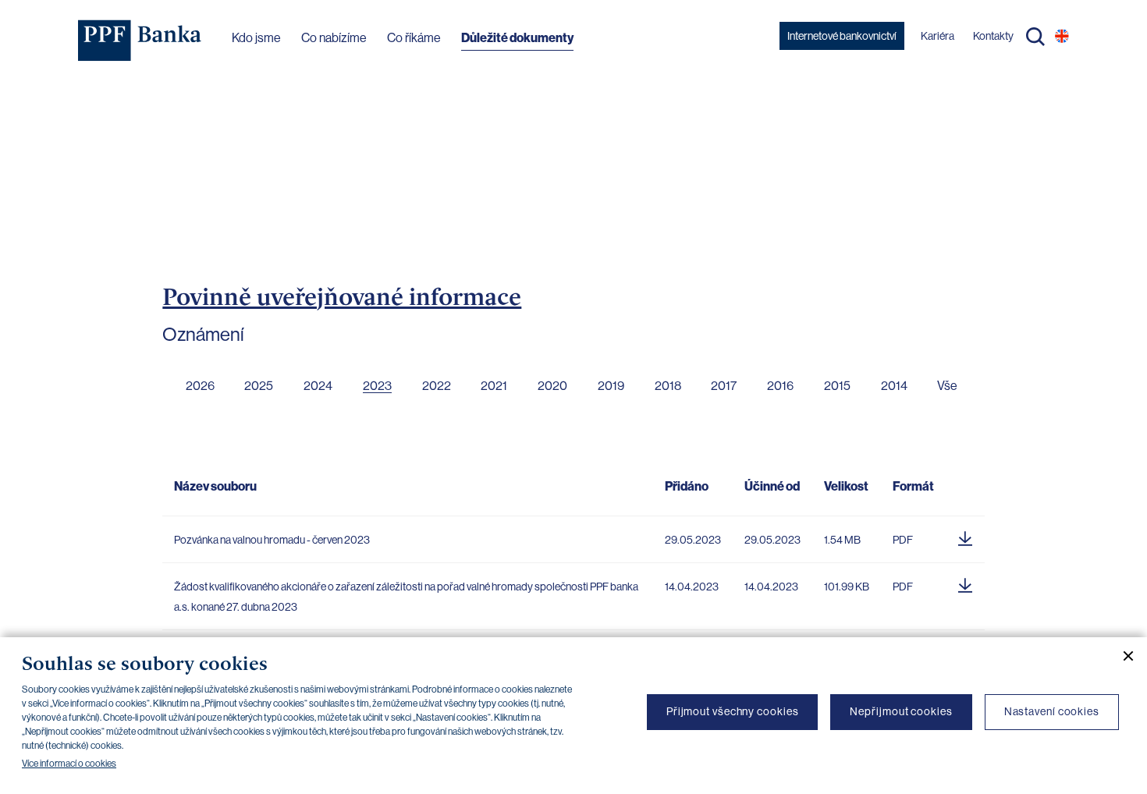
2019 (611, 385)
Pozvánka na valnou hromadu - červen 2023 (272, 539)
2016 (780, 385)
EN (1062, 36)
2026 (200, 385)
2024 (318, 385)
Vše (947, 385)
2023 (377, 385)
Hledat (1035, 36)
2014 (894, 385)
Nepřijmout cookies (901, 711)
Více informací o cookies (69, 763)
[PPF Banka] (140, 40)
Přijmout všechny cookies (732, 711)
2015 (837, 385)
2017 (724, 385)
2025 (258, 385)
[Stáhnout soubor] (965, 536)
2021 (494, 385)
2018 (668, 385)
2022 (436, 385)
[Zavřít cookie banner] (1122, 656)
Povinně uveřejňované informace (341, 296)
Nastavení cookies (1051, 711)
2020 (552, 385)
